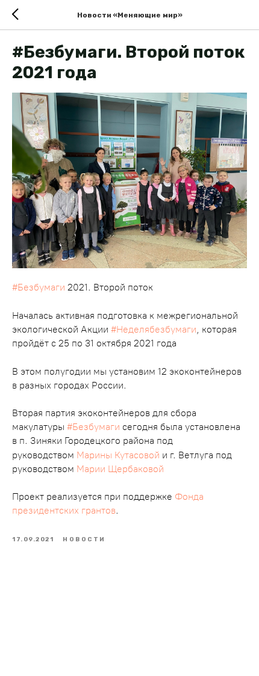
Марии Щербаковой (120, 469)
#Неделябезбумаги (153, 329)
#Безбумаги (38, 287)
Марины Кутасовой (118, 455)
